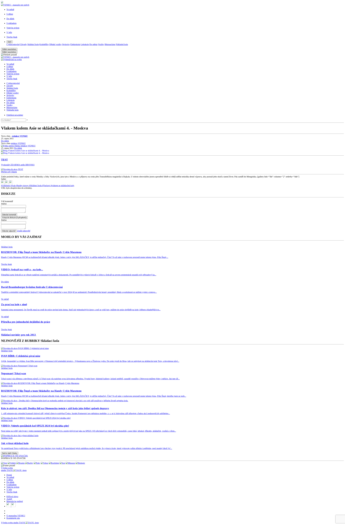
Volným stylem (12, 74)
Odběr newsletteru (9, 49)
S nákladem (11, 71)
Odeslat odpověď (8, 231)
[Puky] (37, 463)
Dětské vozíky (55, 44)
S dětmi (9, 66)
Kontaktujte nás (13, 518)
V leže (9, 76)
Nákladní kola (122, 44)
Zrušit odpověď (23, 231)
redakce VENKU (18, 143)
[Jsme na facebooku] (8, 506)
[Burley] (29, 463)
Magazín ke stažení (14, 501)
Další (10, 42)
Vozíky (101, 44)
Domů (9, 475)
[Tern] (4, 463)
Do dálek (10, 69)
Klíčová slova (12, 496)
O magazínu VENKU (15, 515)
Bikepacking (110, 44)
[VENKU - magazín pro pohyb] (15, 57)
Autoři (9, 499)
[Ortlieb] (12, 463)
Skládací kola (33, 44)
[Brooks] (20, 463)
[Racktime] (54, 463)
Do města (93, 44)
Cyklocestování (13, 44)
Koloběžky (44, 44)
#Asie (13, 185)
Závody (23, 44)
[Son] (62, 463)
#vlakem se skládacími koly (62, 185)
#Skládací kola (35, 185)
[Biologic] (80, 463)
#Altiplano (6, 185)
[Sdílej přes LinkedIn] (3, 183)
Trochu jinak (11, 79)
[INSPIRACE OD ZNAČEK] (14, 456)
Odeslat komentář (9, 215)
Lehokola (85, 44)
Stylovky (66, 44)
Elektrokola (75, 44)
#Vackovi (46, 185)
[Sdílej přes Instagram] (11, 183)
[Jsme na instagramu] (13, 506)
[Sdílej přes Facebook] (7, 183)
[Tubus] (44, 463)
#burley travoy (22, 185)
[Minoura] (70, 463)
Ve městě (10, 64)
